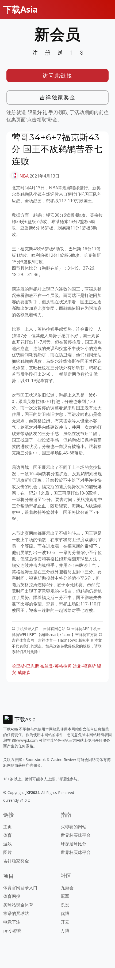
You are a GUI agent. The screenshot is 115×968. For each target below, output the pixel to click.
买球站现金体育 (18, 905)
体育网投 (11, 896)
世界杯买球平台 (76, 835)
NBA (24, 176)
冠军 (65, 896)
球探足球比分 (73, 844)
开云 (65, 922)
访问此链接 (58, 75)
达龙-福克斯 (84, 666)
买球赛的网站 (73, 827)
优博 (65, 913)
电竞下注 (11, 922)
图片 (7, 852)
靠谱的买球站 (16, 913)
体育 (7, 835)
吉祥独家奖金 (58, 97)
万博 (65, 930)
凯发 (65, 905)
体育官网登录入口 (20, 888)
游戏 (7, 844)
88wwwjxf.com (25, 740)
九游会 (67, 888)
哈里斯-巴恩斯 (25, 666)
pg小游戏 (12, 930)
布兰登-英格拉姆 (56, 666)
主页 (7, 827)
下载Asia (20, 9)
